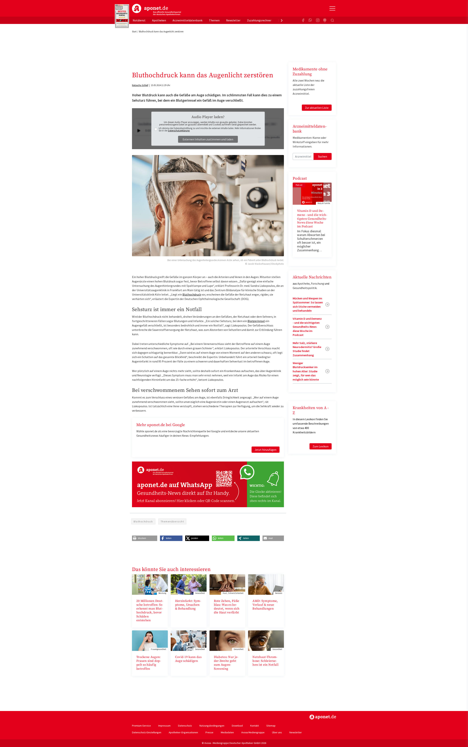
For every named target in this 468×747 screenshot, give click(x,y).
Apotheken (159, 20)
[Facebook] (303, 20)
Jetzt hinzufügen (265, 449)
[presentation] (282, 20)
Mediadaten (227, 732)
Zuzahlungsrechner (259, 20)
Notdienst (139, 20)
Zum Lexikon (321, 446)
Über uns (277, 732)
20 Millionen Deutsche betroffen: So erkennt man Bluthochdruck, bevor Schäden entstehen (149, 610)
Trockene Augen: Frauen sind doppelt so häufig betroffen (148, 663)
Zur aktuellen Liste (317, 107)
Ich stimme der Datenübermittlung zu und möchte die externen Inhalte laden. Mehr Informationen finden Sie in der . (210, 129)
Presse (209, 732)
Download (237, 725)
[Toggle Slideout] (332, 8)
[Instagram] (317, 20)
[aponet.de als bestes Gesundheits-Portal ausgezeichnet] (122, 16)
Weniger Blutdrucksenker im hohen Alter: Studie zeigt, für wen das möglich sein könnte (306, 371)
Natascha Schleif (140, 85)
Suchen (322, 156)
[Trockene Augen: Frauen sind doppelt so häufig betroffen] (150, 640)
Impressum (164, 725)
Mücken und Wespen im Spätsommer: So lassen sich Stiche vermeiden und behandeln (308, 304)
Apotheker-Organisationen (183, 732)
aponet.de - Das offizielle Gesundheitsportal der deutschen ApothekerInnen (156, 10)
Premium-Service (141, 725)
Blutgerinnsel (256, 321)
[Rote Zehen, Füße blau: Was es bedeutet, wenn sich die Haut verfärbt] (227, 584)
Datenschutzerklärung (179, 130)
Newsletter (233, 20)
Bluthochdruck (191, 294)
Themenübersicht (172, 521)
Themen (214, 20)
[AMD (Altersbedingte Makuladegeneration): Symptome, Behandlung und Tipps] (266, 584)
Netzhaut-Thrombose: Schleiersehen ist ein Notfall (265, 661)
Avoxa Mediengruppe (253, 732)
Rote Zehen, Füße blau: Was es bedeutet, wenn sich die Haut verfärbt (226, 607)
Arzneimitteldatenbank (187, 20)
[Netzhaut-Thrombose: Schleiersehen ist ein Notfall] (266, 640)
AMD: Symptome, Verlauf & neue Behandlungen (265, 605)
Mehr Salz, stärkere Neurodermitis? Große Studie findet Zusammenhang (307, 349)
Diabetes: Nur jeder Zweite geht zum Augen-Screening (226, 663)
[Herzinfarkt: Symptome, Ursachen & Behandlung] (189, 584)
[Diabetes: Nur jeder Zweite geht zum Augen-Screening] (227, 640)
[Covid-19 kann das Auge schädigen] (189, 640)
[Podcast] (325, 20)
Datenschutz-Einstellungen (146, 732)
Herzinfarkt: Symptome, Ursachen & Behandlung (188, 605)
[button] (144, 538)
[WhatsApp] (310, 20)
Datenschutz (185, 725)
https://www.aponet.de (323, 717)
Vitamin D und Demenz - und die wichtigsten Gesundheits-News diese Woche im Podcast (312, 218)
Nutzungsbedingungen (211, 725)
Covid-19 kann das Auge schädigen (188, 659)
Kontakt (254, 725)
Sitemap (270, 725)
